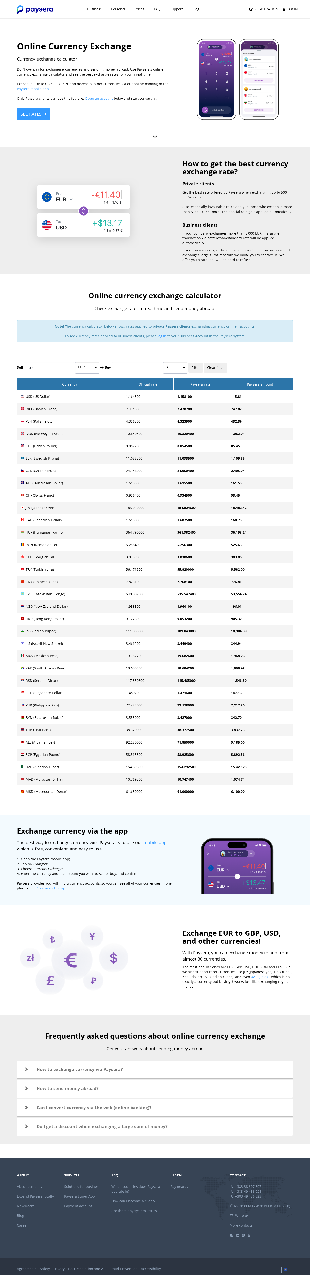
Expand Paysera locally (35, 1196)
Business (94, 9)
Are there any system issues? (134, 1210)
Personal (118, 9)
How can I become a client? (133, 1201)
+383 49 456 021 (247, 1191)
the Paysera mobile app (48, 888)
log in (161, 336)
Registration (265, 9)
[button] (155, 1069)
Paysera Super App (79, 1196)
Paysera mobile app (33, 88)
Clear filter (215, 367)
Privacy (59, 1269)
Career (22, 1225)
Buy (108, 367)
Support (176, 9)
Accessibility (151, 1269)
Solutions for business (82, 1186)
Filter (196, 367)
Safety (45, 1269)
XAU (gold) (259, 976)
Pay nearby (179, 1186)
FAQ (157, 9)
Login (292, 9)
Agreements (27, 1269)
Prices (139, 9)
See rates (31, 114)
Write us (241, 1215)
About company (29, 1186)
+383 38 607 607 (247, 1186)
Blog (195, 9)
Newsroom (25, 1206)
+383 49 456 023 (247, 1196)
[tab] (155, 1069)
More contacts (241, 1225)
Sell (20, 367)
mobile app (155, 842)
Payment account (78, 1206)
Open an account (99, 98)
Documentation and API (87, 1269)
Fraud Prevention (124, 1269)
